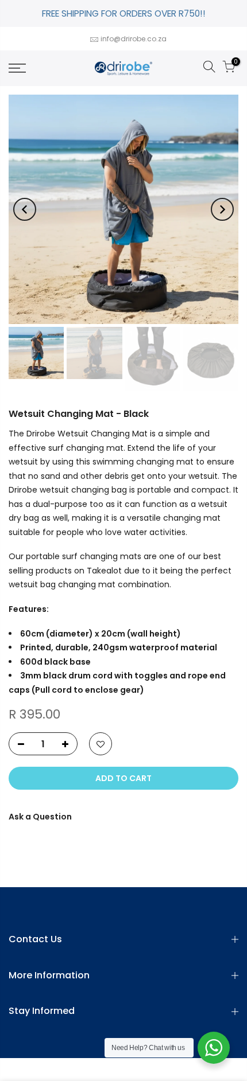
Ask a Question (40, 816)
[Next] (222, 209)
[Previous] (24, 209)
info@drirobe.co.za (134, 39)
